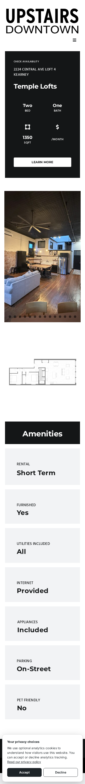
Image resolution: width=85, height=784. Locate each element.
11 (60, 316)
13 (70, 316)
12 (65, 316)
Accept (24, 772)
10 (55, 316)
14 (75, 316)
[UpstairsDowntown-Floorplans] (42, 341)
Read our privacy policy (24, 762)
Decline (60, 772)
